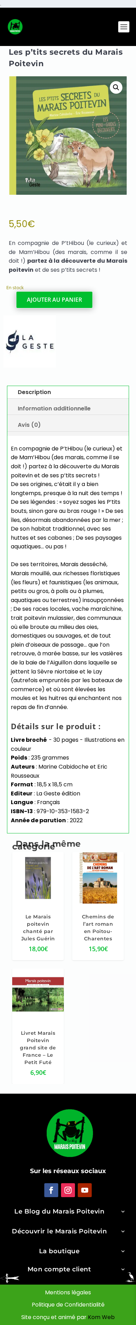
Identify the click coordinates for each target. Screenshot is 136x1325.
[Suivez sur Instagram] (68, 1190)
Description (34, 392)
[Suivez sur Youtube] (85, 1190)
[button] (116, 87)
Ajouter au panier (54, 299)
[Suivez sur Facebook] (51, 1190)
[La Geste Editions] (29, 342)
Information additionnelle (54, 409)
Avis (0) (29, 425)
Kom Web (101, 1317)
